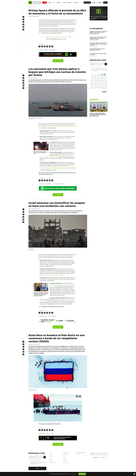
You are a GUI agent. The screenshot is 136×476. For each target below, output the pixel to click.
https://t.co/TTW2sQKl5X (53, 37)
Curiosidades (42, 433)
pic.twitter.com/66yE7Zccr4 (63, 37)
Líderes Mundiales (53, 462)
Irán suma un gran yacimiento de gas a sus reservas (98, 54)
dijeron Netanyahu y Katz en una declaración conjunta (52, 275)
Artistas (41, 49)
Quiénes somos (66, 454)
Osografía (94, 99)
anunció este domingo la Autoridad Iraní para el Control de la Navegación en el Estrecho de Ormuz (58, 126)
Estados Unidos (48, 183)
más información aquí (72, 474)
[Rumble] (94, 2)
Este (40, 306)
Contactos (65, 455)
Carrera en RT (65, 460)
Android (78, 454)
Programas (58, 2)
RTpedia (51, 461)
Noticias (49, 2)
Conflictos (41, 183)
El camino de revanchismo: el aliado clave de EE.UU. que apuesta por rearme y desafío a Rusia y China (98, 32)
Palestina (54, 316)
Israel (49, 316)
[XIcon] (96, 2)
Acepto (96, 66)
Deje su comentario (58, 60)
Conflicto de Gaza (43, 316)
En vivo (44, 2)
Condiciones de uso (66, 462)
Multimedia (69, 2)
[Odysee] (97, 457)
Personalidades (52, 49)
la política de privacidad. (97, 66)
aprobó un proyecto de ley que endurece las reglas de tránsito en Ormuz (56, 156)
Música (46, 49)
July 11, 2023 (63, 39)
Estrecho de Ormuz (56, 183)
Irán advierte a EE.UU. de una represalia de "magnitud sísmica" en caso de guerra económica (98, 44)
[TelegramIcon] (98, 2)
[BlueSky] (100, 2)
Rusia (47, 433)
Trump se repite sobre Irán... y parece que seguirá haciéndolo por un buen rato (98, 114)
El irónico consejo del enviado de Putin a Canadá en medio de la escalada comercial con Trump (98, 38)
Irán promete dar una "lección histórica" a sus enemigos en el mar (40, 152)
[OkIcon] (102, 2)
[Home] (30, 2)
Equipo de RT (76, 2)
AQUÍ (52, 174)
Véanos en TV (87, 2)
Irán (63, 183)
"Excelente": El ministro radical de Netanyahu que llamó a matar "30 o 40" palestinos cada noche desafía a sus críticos (41, 294)
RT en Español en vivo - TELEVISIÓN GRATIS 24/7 (98, 18)
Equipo (64, 457)
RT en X (37, 468)
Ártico (52, 433)
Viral (54, 2)
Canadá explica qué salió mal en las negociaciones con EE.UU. (97, 49)
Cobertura (65, 459)
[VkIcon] (92, 2)
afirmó (40, 33)
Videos (51, 457)
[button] (57, 407)
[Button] (81, 2)
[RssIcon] (107, 457)
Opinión (64, 2)
